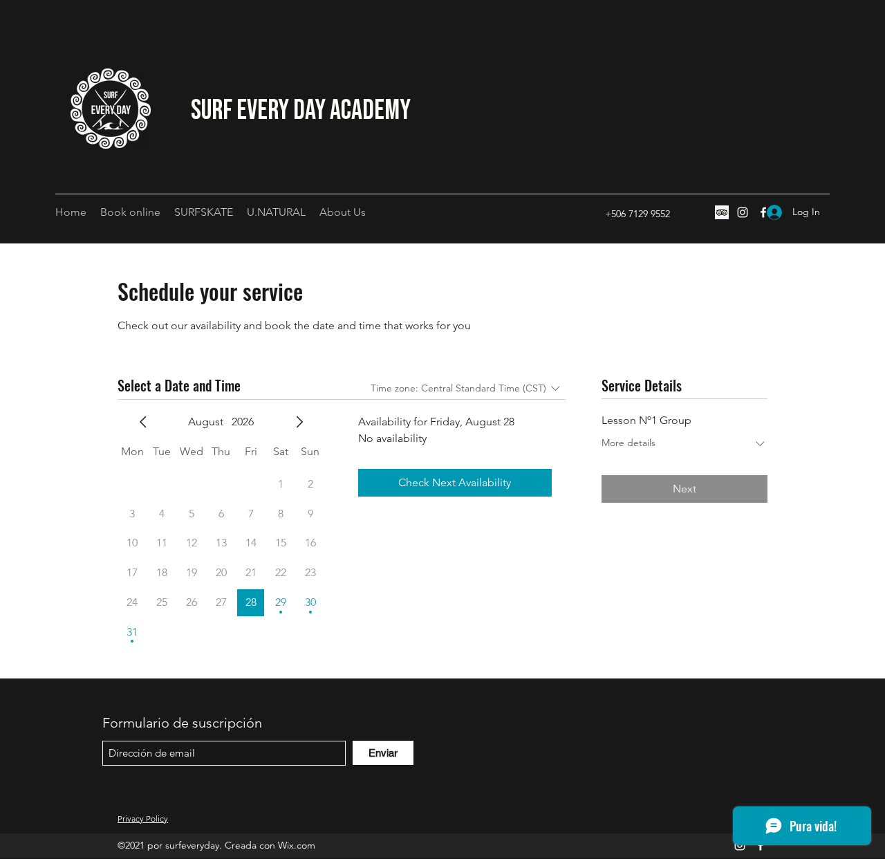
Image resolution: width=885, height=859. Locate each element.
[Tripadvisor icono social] (722, 212)
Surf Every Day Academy (301, 110)
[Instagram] (742, 212)
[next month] (299, 422)
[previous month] (143, 422)
